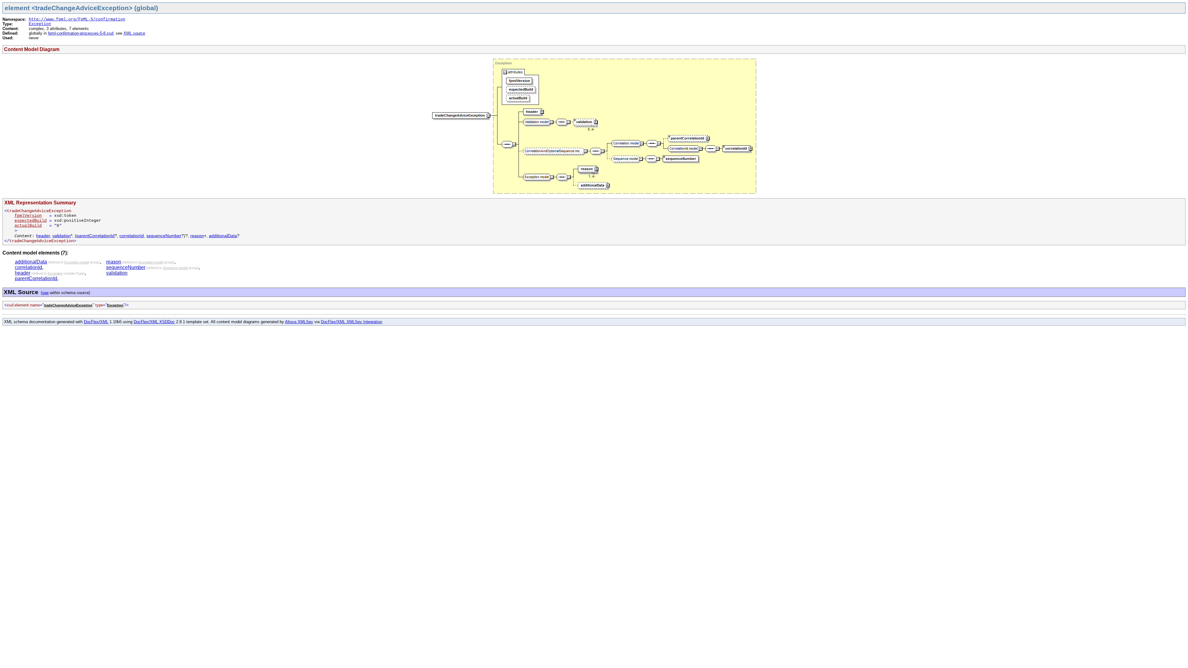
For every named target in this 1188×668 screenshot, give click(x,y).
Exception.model (76, 262)
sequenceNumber (163, 235)
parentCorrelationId (95, 235)
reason (197, 235)
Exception (40, 24)
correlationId (131, 235)
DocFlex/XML (96, 321)
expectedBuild (31, 220)
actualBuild (28, 225)
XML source (134, 33)
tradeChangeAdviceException (68, 305)
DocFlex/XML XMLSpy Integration (351, 321)
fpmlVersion (28, 215)
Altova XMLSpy (299, 321)
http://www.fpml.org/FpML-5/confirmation (77, 19)
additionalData (223, 235)
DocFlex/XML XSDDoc (154, 321)
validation (61, 235)
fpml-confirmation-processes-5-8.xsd (80, 33)
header (43, 235)
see (45, 292)
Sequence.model (175, 268)
